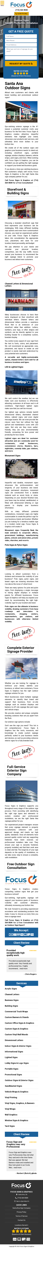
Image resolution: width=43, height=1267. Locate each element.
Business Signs (12, 1000)
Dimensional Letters (14, 1040)
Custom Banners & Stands (17, 1017)
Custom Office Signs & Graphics (19, 1023)
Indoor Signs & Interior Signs (18, 1046)
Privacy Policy (21, 1212)
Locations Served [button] (21, 1225)
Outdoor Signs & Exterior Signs (19, 1080)
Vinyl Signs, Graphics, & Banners (19, 1103)
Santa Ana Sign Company (21, 1208)
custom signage (31, 733)
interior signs (10, 741)
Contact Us (21, 1220)
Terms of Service (21, 1216)
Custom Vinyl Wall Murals (16, 1034)
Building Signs (11, 1006)
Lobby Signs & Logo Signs (17, 1063)
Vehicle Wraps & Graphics (16, 1092)
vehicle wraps (13, 710)
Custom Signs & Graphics (16, 1029)
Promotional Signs (13, 1074)
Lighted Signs (11, 1057)
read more (23, 969)
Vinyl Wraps (10, 1109)
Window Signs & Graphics (16, 1120)
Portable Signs (11, 1069)
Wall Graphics (11, 1114)
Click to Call (22, 13)
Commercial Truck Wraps (16, 1011)
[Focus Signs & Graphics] (21, 1185)
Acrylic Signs (11, 988)
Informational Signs (14, 1051)
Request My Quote (20, 64)
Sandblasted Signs (13, 1086)
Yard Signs (10, 1126)
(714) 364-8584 (21, 10)
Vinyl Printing (11, 1097)
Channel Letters (12, 994)
